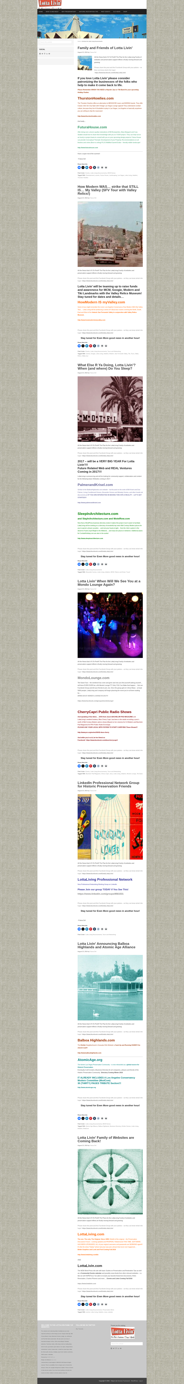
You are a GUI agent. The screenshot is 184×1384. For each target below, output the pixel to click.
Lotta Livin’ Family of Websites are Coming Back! (106, 1139)
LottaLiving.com (91, 1234)
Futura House (104, 175)
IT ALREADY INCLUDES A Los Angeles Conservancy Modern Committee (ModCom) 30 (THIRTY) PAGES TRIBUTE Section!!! (106, 1080)
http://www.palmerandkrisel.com (89, 502)
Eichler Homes (126, 1126)
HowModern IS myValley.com (101, 302)
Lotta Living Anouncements (98, 173)
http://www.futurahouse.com (88, 147)
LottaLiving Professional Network (105, 879)
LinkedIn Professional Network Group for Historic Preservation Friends (108, 784)
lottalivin (135, 175)
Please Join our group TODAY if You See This (103, 889)
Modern (111, 353)
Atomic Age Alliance (92, 1126)
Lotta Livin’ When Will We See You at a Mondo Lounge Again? (109, 583)
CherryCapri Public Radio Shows (104, 712)
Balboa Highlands (103, 1126)
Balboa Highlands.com (96, 1040)
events (97, 175)
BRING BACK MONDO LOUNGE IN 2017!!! (93, 696)
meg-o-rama (53, 1359)
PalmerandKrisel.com (95, 485)
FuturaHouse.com (92, 127)
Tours (132, 353)
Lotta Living (92, 4)
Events (87, 173)
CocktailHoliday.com (87, 533)
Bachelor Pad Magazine (93, 773)
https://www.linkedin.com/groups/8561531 (101, 893)
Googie (93, 353)
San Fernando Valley (121, 353)
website (110, 1312)
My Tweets (79, 1329)
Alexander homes (91, 572)
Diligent (113, 1381)
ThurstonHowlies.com (96, 98)
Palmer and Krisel (120, 572)
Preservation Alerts (108, 1310)
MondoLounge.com (93, 678)
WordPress (134, 1381)
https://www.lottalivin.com (87, 1283)
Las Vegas (121, 175)
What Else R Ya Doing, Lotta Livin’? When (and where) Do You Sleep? (107, 366)
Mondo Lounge (131, 773)
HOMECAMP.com (51, 1357)
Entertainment (90, 175)
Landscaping (113, 175)
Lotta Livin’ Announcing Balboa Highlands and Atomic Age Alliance (106, 945)
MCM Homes (111, 173)
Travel (128, 572)
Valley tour (85, 356)
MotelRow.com (122, 518)
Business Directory (115, 1126)
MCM (112, 572)
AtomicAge (87, 1060)
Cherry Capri (105, 773)
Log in (141, 1381)
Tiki (129, 353)
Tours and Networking (114, 351)
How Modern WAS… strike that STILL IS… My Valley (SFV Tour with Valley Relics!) (108, 190)
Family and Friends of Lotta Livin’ (105, 48)
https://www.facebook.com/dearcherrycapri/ (102, 740)
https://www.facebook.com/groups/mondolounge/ (95, 701)
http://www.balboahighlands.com (89, 1053)
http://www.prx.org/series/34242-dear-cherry (94, 732)
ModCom (86, 1128)
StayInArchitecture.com (95, 518)
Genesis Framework (124, 1381)
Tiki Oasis (140, 773)
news (105, 1312)
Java (111, 773)
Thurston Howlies (83, 177)
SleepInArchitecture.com (98, 514)
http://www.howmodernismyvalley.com (91, 320)
